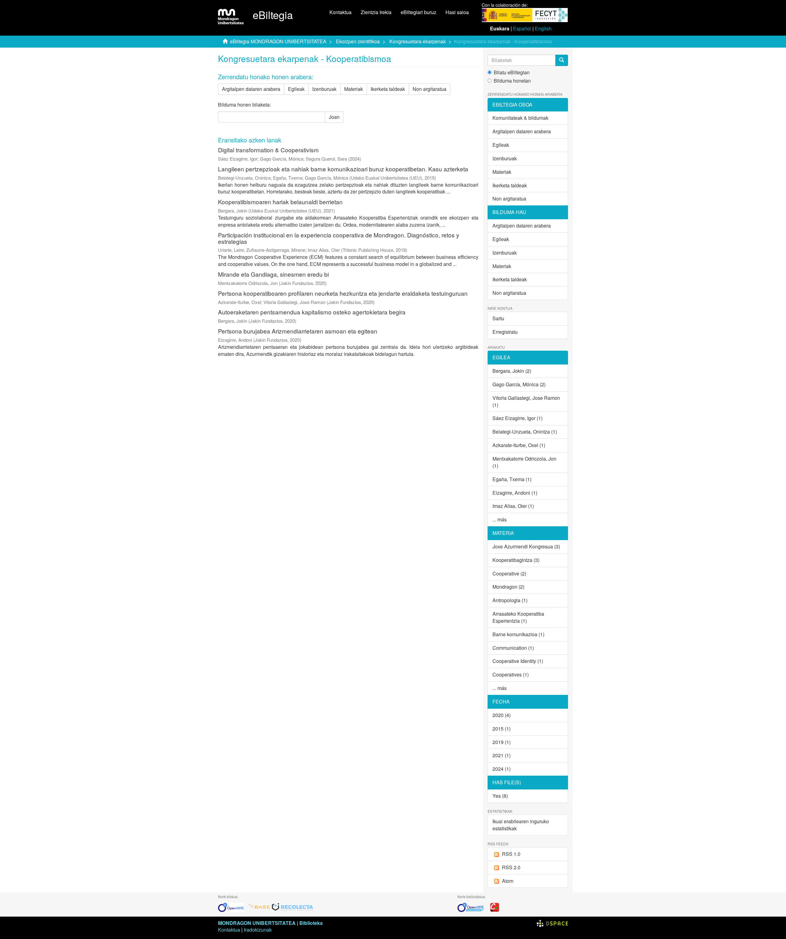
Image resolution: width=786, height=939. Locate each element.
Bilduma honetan (512, 80)
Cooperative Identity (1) (517, 660)
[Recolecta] (292, 906)
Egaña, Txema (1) (511, 479)
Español (522, 28)
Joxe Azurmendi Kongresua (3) (526, 546)
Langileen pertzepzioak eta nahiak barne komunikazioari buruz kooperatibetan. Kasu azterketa (343, 169)
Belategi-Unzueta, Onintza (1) (524, 431)
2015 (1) (501, 728)
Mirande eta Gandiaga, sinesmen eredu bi (273, 274)
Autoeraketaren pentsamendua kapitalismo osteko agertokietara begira (312, 312)
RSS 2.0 (511, 867)
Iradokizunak (258, 929)
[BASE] (259, 906)
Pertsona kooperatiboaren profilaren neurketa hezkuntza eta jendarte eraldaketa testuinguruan (343, 293)
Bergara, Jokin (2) (511, 370)
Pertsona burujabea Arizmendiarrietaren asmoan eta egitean (297, 331)
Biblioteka (311, 922)
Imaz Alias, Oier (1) (513, 505)
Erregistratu (505, 331)
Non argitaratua (429, 88)
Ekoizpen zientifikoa (358, 41)
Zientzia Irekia (376, 12)
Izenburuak (324, 88)
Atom (507, 880)
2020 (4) (501, 715)
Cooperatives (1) (510, 674)
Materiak (353, 88)
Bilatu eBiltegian (512, 72)
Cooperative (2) (509, 573)
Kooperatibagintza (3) (515, 559)
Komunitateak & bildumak (520, 117)
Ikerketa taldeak (388, 88)
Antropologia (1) (509, 600)
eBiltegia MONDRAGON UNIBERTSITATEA (278, 41)
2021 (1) (501, 755)
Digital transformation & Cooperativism (268, 150)
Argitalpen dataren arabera (251, 88)
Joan (334, 116)
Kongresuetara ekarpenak (417, 41)
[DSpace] (552, 922)
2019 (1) (501, 742)
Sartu (498, 318)
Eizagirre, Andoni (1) (514, 492)
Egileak (296, 88)
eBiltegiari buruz (418, 12)
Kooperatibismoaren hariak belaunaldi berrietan (280, 201)
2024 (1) (501, 768)
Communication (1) (513, 647)
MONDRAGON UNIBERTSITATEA (257, 922)
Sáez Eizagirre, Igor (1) (517, 418)
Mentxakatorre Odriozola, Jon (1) (524, 462)
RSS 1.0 (511, 853)
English (543, 28)
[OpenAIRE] (232, 906)
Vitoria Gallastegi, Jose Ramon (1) (526, 401)
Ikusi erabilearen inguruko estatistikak (520, 825)
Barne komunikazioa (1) (518, 634)
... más (499, 519)
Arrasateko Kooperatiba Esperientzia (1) (518, 617)
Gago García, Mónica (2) (519, 384)
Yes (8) (500, 795)
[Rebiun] (494, 906)
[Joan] (561, 60)
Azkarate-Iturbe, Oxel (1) (518, 445)
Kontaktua (340, 12)
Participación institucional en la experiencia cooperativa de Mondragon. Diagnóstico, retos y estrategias (338, 238)
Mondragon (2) (508, 586)
